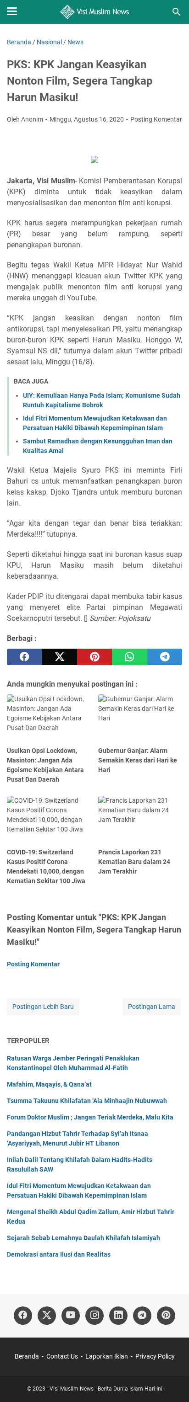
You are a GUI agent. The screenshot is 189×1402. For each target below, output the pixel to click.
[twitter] (59, 657)
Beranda (27, 1356)
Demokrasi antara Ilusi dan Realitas (59, 1254)
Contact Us (62, 1356)
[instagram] (94, 1315)
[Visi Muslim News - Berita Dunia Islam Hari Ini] (94, 12)
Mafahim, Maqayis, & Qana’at (49, 1084)
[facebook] (24, 657)
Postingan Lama (151, 1006)
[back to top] (170, 1381)
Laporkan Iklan (106, 1356)
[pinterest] (94, 657)
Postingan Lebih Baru (43, 1006)
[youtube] (70, 1315)
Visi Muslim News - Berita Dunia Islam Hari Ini (106, 1389)
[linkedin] (118, 1315)
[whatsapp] (129, 657)
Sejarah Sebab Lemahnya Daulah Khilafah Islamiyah (83, 1238)
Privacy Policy (155, 1356)
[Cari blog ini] (176, 11)
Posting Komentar (156, 119)
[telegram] (164, 657)
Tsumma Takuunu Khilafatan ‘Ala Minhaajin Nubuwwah (87, 1100)
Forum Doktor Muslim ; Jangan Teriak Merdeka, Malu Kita (90, 1117)
